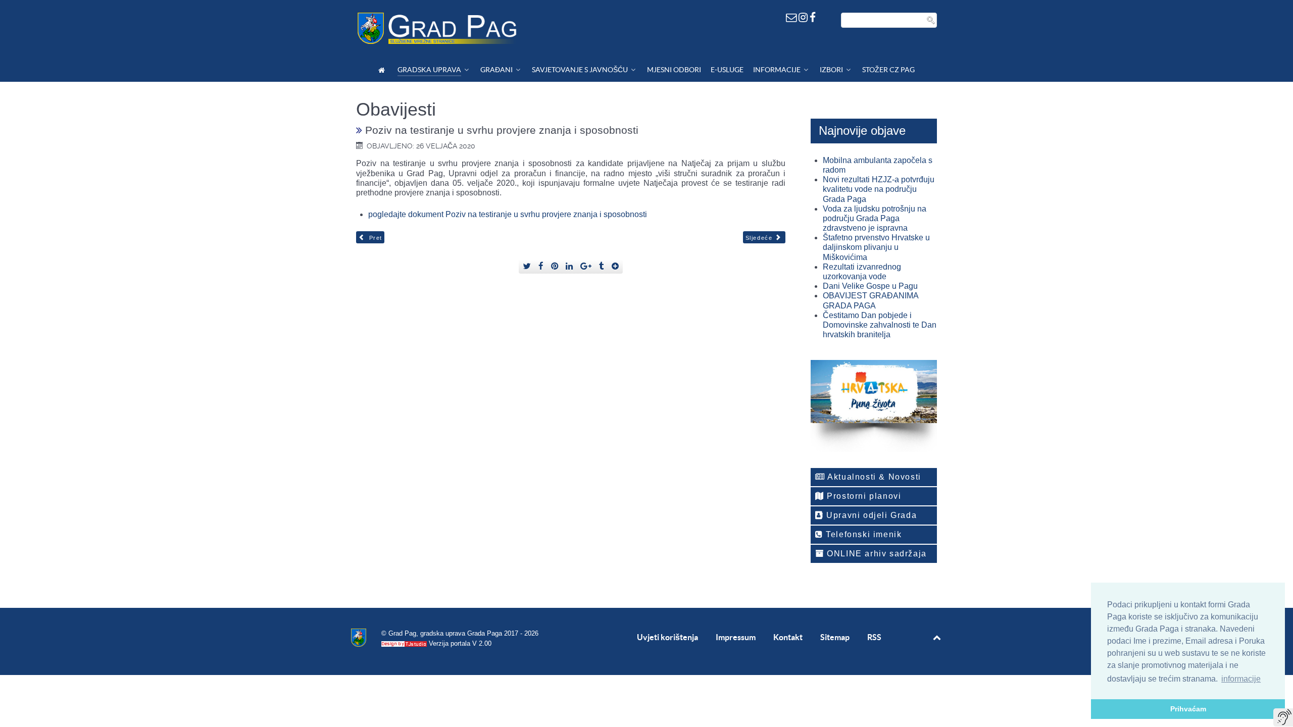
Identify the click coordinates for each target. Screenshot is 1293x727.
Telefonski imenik (862, 534)
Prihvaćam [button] (1188, 709)
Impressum (736, 637)
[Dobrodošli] (383, 70)
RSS (874, 637)
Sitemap (835, 637)
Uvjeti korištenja (667, 637)
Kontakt (788, 637)
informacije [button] (1241, 678)
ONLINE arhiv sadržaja (875, 553)
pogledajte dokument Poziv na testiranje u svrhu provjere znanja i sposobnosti (507, 214)
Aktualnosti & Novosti (873, 477)
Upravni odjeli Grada (870, 515)
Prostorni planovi (863, 496)
